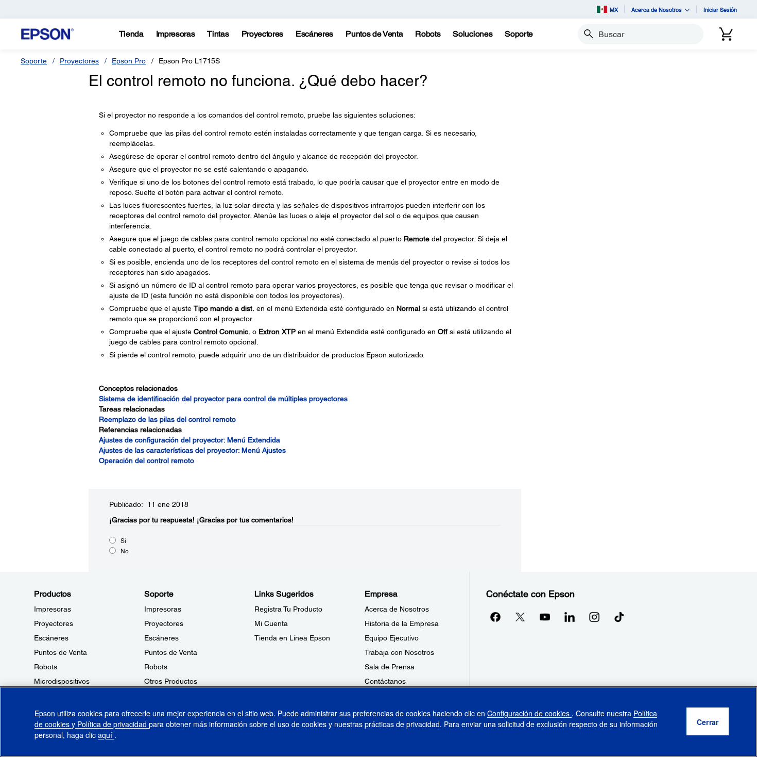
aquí (106, 735)
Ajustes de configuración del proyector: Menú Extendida (189, 440)
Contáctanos (385, 681)
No (125, 551)
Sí (123, 541)
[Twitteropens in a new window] (520, 616)
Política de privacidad (112, 724)
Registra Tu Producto (288, 609)
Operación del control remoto (146, 460)
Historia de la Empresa (402, 623)
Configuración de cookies (529, 713)
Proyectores (79, 61)
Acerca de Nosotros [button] (656, 9)
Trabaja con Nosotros (399, 652)
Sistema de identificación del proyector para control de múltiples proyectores (223, 398)
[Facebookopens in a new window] (495, 616)
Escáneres (51, 638)
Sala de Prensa (390, 667)
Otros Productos (170, 681)
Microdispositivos (62, 681)
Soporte (34, 61)
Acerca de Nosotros (397, 609)
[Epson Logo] (47, 34)
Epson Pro (129, 61)
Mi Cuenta (271, 623)
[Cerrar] (707, 722)
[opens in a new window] (619, 616)
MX (614, 9)
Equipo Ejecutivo (392, 638)
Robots (45, 667)
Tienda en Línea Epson (292, 638)
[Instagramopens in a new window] (594, 616)
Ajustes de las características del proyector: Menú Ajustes (192, 450)
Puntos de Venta (60, 652)
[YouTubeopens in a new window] (545, 616)
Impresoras (52, 609)
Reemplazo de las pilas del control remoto (167, 419)
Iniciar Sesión (720, 9)
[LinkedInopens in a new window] (569, 616)
